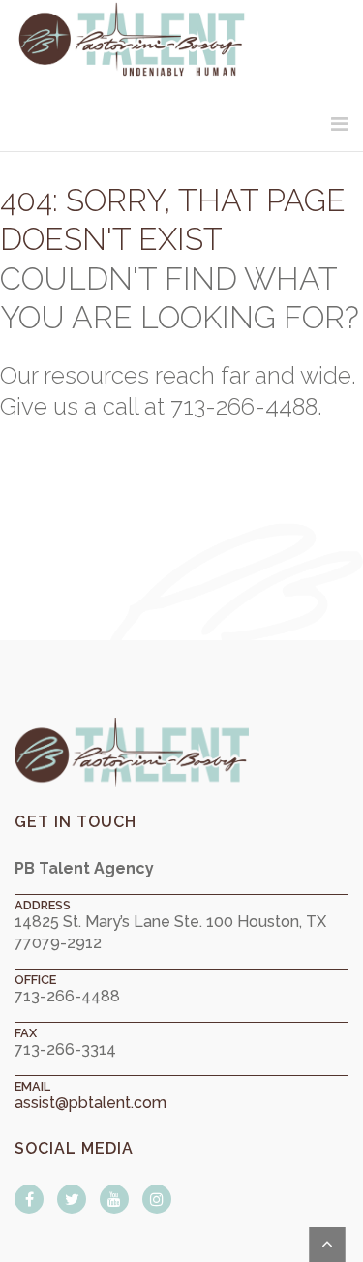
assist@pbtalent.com (90, 1102)
